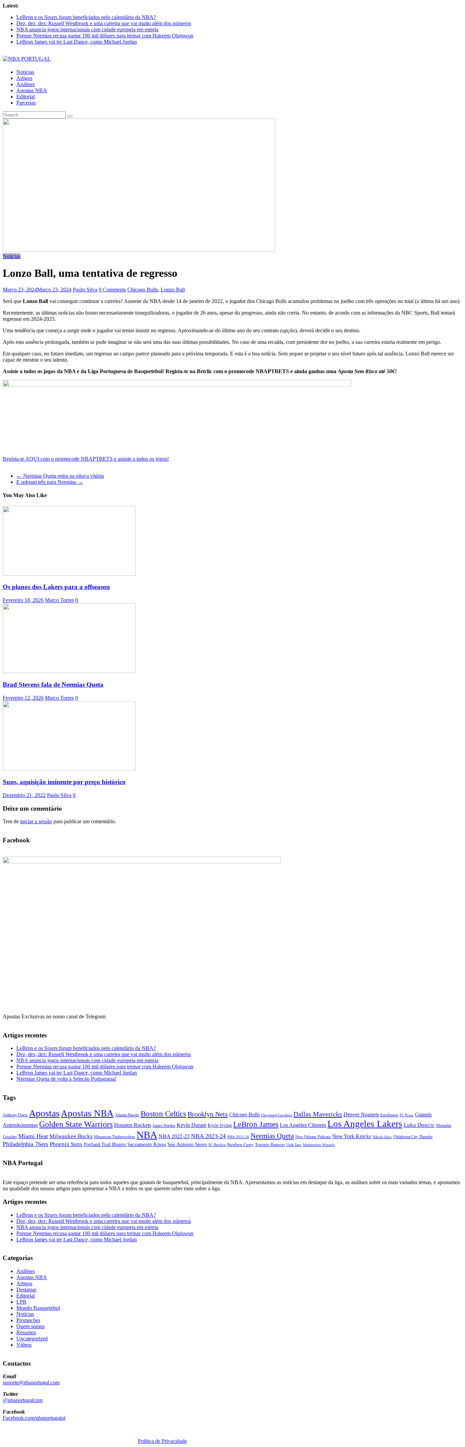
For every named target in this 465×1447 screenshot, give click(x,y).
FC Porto (407, 1115)
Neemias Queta (272, 1136)
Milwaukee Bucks (71, 1136)
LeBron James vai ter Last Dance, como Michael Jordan (76, 42)
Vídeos (24, 1345)
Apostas (44, 1113)
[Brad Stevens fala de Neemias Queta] (69, 671)
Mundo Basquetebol (38, 1308)
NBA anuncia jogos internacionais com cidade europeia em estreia (87, 29)
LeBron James (255, 1124)
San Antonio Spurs (187, 1144)
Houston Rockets (132, 1125)
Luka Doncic (419, 1125)
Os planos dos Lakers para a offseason (56, 586)
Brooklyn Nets (208, 1114)
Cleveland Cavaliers (276, 1115)
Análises (25, 84)
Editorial (25, 96)
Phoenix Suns (66, 1144)
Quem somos (30, 1326)
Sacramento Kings (146, 1144)
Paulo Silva (85, 289)
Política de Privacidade (162, 1441)
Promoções (28, 1320)
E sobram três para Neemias (49, 482)
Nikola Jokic (382, 1137)
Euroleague (389, 1115)
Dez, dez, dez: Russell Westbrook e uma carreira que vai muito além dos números (103, 23)
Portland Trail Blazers (105, 1144)
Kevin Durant (191, 1125)
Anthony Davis (15, 1115)
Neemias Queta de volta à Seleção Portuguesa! (66, 1079)
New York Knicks (351, 1136)
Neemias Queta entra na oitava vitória (60, 476)
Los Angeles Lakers (364, 1124)
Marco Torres (59, 600)
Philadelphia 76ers (25, 1144)
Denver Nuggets (361, 1114)
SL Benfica (217, 1145)
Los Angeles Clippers (303, 1125)
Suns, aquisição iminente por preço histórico (64, 781)
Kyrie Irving (220, 1125)
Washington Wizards (319, 1145)
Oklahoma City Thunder (413, 1136)
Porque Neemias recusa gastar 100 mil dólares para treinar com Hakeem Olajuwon (104, 35)
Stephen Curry (240, 1144)
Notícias (25, 72)
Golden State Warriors (76, 1124)
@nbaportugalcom (23, 1400)
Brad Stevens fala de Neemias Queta (53, 684)
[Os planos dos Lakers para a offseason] (69, 574)
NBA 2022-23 (174, 1136)
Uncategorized (32, 1338)
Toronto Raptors (270, 1144)
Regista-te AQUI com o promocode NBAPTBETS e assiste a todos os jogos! (86, 459)
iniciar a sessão (36, 821)
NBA (147, 1134)
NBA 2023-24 (208, 1136)
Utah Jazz (293, 1145)
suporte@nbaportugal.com (31, 1382)
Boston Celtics (163, 1114)
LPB (21, 1302)
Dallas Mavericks (317, 1114)
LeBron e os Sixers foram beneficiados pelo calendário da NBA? (86, 17)
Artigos (24, 78)
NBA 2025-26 (238, 1137)
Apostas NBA (31, 90)
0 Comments (112, 289)
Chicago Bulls (142, 289)
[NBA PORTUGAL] (27, 59)
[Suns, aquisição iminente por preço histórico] (69, 769)
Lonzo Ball (173, 289)
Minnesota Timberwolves (114, 1136)
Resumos (26, 1332)
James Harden (164, 1125)
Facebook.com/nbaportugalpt (34, 1418)
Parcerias (26, 103)
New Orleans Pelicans (313, 1136)
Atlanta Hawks (127, 1115)
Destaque (26, 1289)
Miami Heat (33, 1136)
